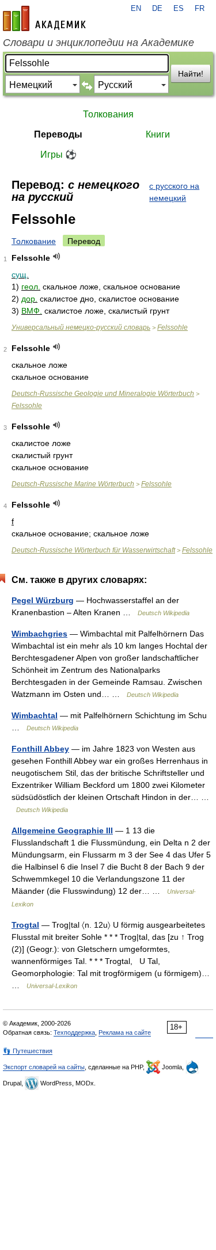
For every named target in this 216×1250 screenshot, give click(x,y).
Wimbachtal (35, 715)
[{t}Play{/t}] (56, 256)
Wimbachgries (39, 633)
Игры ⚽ (58, 154)
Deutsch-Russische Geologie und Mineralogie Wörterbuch (103, 394)
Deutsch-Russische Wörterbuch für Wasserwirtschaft (93, 550)
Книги (158, 134)
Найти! (190, 73)
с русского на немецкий (174, 192)
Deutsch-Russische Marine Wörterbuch (73, 484)
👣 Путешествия (27, 1050)
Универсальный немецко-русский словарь (81, 327)
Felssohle (172, 327)
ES (178, 9)
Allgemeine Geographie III (62, 830)
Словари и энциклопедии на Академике (98, 42)
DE (157, 9)
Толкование (34, 241)
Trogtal (25, 924)
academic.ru (44, 18)
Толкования (108, 114)
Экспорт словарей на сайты (44, 1067)
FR (199, 9)
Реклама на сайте (124, 1032)
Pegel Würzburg (43, 600)
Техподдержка (74, 1032)
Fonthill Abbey (40, 748)
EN (136, 9)
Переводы (58, 134)
